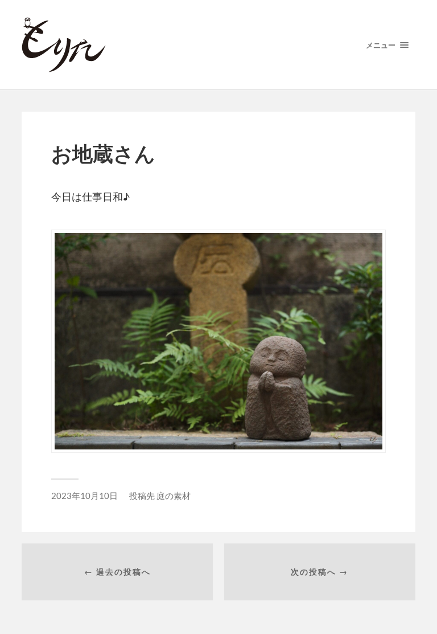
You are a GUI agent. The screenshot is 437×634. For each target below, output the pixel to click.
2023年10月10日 (84, 495)
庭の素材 (173, 495)
